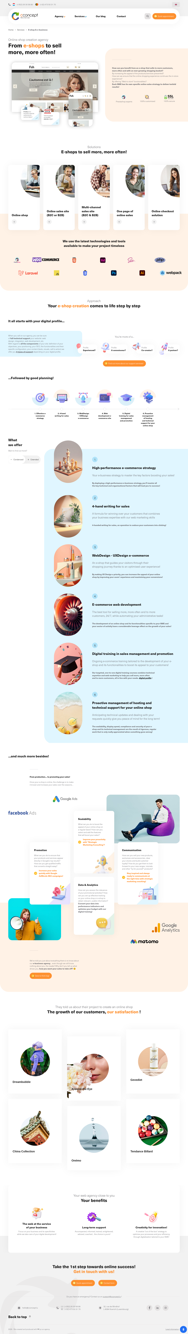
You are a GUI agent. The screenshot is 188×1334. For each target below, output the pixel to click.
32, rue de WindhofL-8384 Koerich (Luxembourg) (115, 1307)
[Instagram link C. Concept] (166, 1308)
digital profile (145, 678)
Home (10, 29)
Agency (59, 16)
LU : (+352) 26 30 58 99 (70, 1306)
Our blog (101, 16)
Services (80, 16)
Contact (121, 16)
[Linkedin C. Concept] (157, 1308)
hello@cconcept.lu (30, 1307)
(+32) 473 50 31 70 (48, 4)
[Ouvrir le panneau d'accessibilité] (183, 1329)
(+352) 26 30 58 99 (25, 4)
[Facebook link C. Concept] (149, 1308)
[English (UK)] (176, 4)
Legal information (172, 1329)
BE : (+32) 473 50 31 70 (71, 1309)
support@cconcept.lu (112, 1296)
